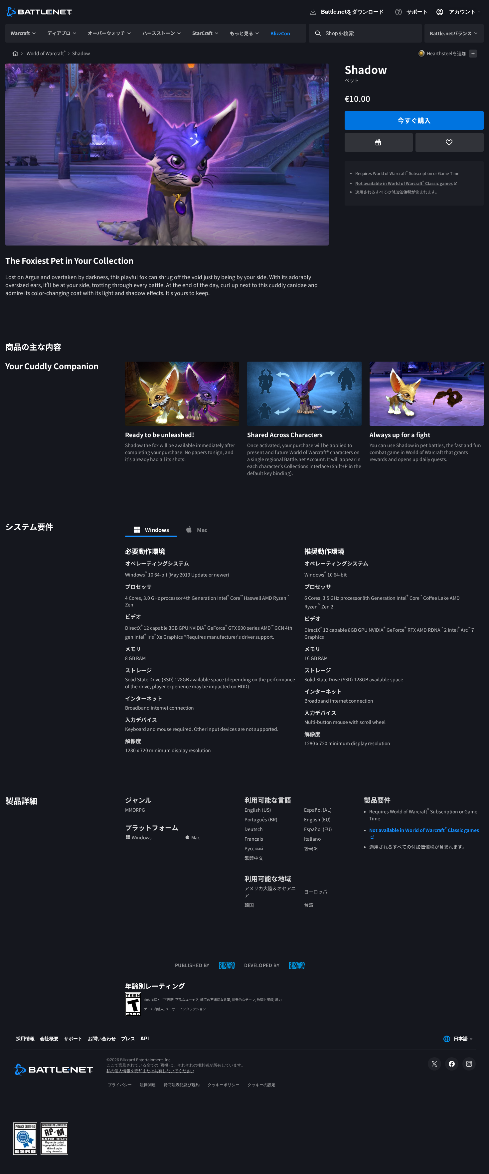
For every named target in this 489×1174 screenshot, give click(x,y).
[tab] (151, 529)
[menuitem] (23, 33)
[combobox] (371, 33)
